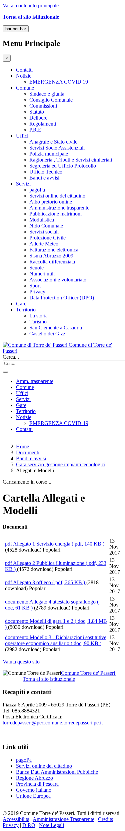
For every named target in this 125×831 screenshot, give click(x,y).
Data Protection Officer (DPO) (61, 297)
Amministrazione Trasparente (63, 819)
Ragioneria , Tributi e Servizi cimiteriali (70, 160)
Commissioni (43, 106)
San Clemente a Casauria (55, 327)
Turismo (38, 321)
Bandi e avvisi (44, 178)
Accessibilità (16, 819)
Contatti (24, 70)
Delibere (38, 118)
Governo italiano (33, 790)
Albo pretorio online (50, 202)
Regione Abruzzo (34, 778)
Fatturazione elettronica (53, 249)
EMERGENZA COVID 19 (58, 82)
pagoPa (37, 190)
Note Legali (51, 825)
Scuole (36, 267)
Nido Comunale (46, 225)
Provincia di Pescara (37, 784)
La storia (38, 315)
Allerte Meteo (43, 243)
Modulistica (41, 219)
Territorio (26, 309)
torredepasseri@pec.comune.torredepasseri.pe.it (53, 722)
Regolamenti (42, 124)
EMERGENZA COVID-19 (58, 423)
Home (22, 446)
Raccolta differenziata (52, 261)
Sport (35, 285)
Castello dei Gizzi (48, 333)
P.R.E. (36, 130)
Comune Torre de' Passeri (88, 673)
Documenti (27, 452)
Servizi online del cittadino (57, 196)
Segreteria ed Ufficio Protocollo (62, 166)
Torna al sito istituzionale (49, 679)
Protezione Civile (47, 237)
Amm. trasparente (34, 381)
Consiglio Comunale (51, 100)
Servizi (23, 184)
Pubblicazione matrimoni (55, 213)
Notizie (23, 76)
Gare (21, 303)
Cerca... (11, 357)
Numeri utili (42, 273)
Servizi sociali (44, 231)
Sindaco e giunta (46, 94)
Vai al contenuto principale (31, 5)
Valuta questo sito (21, 661)
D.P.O (28, 825)
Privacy (37, 291)
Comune (25, 88)
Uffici (22, 136)
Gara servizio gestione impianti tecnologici (60, 464)
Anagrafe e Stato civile (53, 142)
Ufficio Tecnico (45, 172)
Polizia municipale (48, 154)
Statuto (36, 112)
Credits (105, 819)
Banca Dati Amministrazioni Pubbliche (57, 772)
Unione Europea (33, 796)
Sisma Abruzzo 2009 (51, 255)
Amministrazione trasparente (59, 207)
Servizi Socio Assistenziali (57, 148)
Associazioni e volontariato (57, 279)
